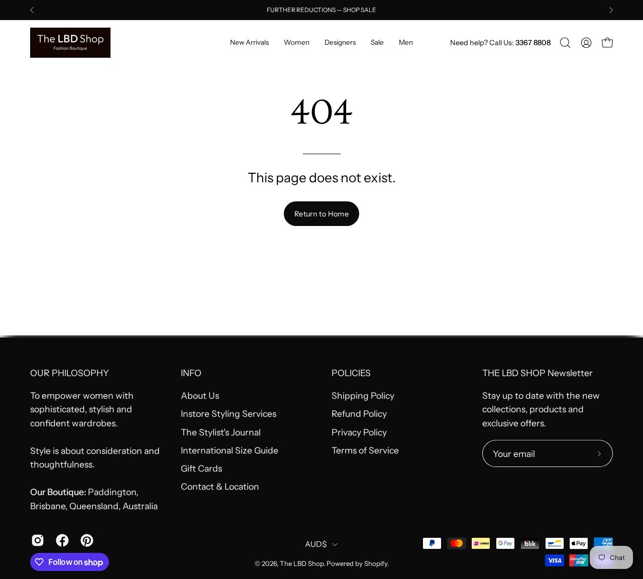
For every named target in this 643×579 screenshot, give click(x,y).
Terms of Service (365, 450)
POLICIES (351, 373)
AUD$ (316, 544)
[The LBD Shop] (70, 43)
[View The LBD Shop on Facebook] (60, 540)
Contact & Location (220, 487)
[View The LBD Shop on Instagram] (36, 540)
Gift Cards (201, 468)
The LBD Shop (302, 563)
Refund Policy (359, 413)
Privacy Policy (359, 432)
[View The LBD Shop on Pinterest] (85, 540)
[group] (321, 10)
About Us (200, 395)
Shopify (375, 563)
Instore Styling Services (228, 413)
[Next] (610, 10)
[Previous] (32, 10)
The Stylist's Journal (221, 432)
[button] (565, 42)
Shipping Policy (363, 395)
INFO (191, 373)
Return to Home (321, 213)
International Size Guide (229, 450)
